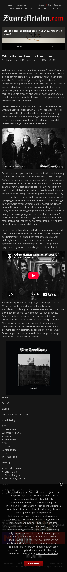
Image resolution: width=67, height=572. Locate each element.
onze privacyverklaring (47, 553)
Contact (56, 8)
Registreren (21, 5)
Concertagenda (54, 5)
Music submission (42, 8)
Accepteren (33, 563)
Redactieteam (16, 8)
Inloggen (9, 5)
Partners (28, 8)
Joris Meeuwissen (25, 60)
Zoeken (41, 5)
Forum (32, 5)
